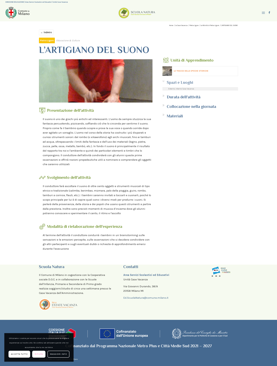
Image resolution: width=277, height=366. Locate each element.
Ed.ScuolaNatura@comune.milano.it (145, 297)
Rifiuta (39, 354)
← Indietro (46, 32)
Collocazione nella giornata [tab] (191, 106)
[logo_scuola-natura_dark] (136, 12)
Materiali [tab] (175, 116)
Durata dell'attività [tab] (183, 97)
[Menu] (263, 13)
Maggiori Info (58, 354)
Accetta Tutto (19, 354)
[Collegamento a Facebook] (269, 13)
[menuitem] (263, 13)
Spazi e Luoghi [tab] (180, 82)
